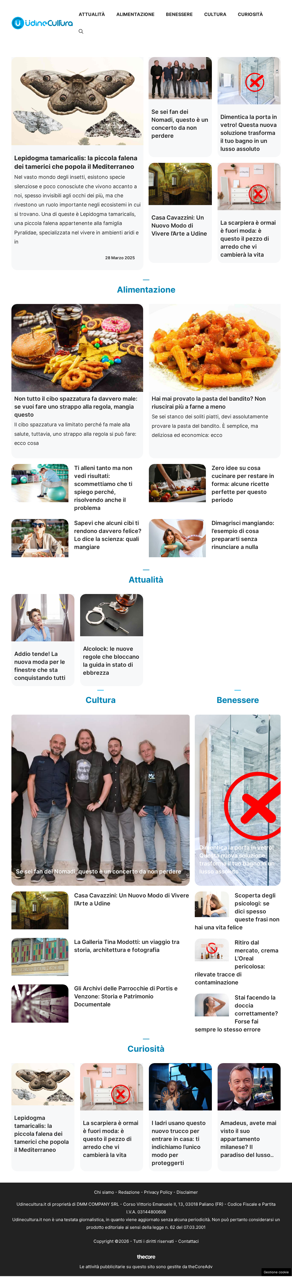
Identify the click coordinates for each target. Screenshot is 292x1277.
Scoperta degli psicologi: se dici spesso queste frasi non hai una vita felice (237, 911)
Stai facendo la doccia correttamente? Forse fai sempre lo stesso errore (236, 1013)
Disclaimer (187, 1192)
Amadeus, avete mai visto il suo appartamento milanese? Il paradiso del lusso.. (248, 1139)
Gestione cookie (276, 1272)
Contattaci (188, 1241)
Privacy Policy (158, 1192)
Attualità (92, 14)
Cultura (215, 14)
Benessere (179, 14)
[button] (81, 31)
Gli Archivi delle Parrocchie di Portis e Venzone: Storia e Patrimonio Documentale (126, 996)
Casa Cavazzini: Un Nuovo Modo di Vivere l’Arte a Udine (179, 225)
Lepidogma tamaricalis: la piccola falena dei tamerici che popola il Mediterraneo (41, 1133)
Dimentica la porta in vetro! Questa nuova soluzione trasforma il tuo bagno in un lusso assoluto (248, 132)
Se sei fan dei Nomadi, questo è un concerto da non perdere (98, 871)
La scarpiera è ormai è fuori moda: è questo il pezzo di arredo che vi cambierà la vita (248, 238)
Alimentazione (135, 14)
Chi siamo (104, 1192)
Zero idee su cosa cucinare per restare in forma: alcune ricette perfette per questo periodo (243, 484)
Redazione (129, 1192)
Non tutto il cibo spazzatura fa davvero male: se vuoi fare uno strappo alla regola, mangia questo (75, 406)
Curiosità (250, 14)
